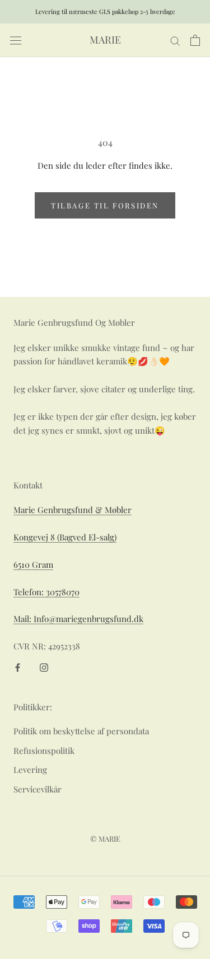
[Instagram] (44, 666)
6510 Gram (33, 564)
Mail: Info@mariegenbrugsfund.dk (78, 618)
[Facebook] (17, 666)
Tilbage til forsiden (105, 205)
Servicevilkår (37, 789)
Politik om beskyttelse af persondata (81, 731)
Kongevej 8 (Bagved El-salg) (64, 537)
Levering (30, 769)
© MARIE (105, 838)
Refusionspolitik (43, 750)
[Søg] (175, 40)
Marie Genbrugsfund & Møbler (72, 509)
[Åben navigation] (15, 40)
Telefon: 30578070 (46, 591)
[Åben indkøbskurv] (195, 40)
